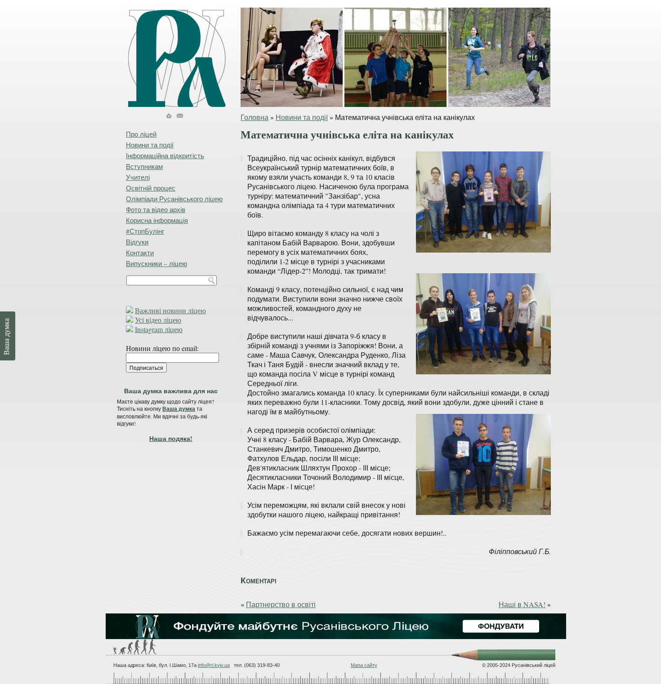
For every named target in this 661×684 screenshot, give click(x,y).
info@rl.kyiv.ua (214, 665)
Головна (254, 117)
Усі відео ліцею (158, 319)
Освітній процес (150, 187)
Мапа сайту (364, 665)
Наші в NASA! (522, 604)
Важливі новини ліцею (170, 310)
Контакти (140, 252)
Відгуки (137, 241)
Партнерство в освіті (281, 604)
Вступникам (144, 166)
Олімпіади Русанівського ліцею (174, 198)
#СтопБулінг (145, 231)
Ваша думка (178, 409)
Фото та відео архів (155, 209)
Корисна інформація (157, 220)
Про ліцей (141, 133)
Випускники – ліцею (156, 263)
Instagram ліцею (159, 329)
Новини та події (302, 117)
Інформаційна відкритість (165, 155)
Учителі (138, 177)
